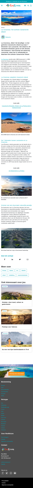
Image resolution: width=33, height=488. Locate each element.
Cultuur (3, 427)
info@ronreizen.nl (5, 462)
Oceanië (3, 393)
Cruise (2, 409)
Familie (3, 425)
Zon (2, 403)
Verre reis (3, 417)
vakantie (23, 270)
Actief (2, 413)
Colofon (4, 482)
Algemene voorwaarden (7, 441)
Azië (2, 387)
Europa (4, 270)
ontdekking (11, 275)
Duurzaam (3, 421)
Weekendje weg (5, 407)
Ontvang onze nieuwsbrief (16, 373)
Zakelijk (3, 439)
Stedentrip (3, 405)
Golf (2, 411)
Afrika (2, 395)
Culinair (3, 419)
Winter (2, 415)
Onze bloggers (4, 437)
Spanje (11, 270)
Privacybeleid (5, 480)
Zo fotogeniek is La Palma (16, 171)
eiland (4, 275)
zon (17, 270)
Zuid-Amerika (4, 391)
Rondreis (3, 423)
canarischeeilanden (22, 275)
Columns (3, 429)
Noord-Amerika (5, 389)
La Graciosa (4, 59)
